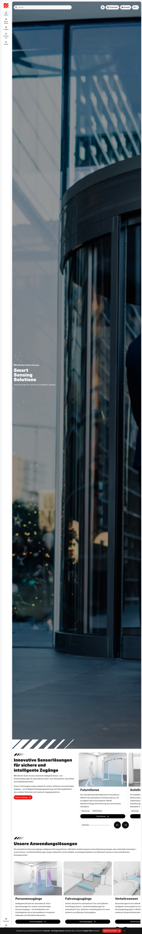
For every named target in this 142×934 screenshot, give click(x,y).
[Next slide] (125, 825)
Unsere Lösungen (21, 797)
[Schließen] (124, 931)
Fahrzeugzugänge (86, 922)
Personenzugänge (36, 922)
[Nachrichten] (103, 7)
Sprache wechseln (110, 931)
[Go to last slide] (117, 825)
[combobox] (43, 7)
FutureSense (101, 816)
